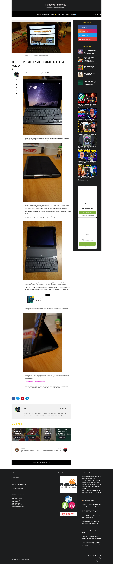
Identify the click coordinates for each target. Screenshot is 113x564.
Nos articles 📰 (45, 14)
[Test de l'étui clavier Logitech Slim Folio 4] (42, 172)
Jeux (37, 298)
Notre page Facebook (17, 498)
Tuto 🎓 (68, 14)
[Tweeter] (17, 87)
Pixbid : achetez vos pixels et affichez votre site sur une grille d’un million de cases (90, 82)
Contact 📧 (73, 14)
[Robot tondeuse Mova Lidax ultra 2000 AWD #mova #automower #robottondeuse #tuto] (87, 140)
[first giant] (80, 74)
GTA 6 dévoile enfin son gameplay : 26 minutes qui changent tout (90, 52)
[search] (51, 477)
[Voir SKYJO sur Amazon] (87, 225)
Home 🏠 (39, 14)
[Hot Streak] (80, 67)
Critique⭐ (53, 14)
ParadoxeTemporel (55, 4)
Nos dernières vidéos (88, 500)
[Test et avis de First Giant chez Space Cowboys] (48, 434)
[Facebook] (91, 14)
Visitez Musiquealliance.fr (18, 506)
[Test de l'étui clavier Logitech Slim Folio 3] (42, 105)
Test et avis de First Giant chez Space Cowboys (89, 74)
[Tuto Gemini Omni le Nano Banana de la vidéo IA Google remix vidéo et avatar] (87, 155)
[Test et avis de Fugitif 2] (30, 299)
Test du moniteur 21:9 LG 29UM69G (52, 449)
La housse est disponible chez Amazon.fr (35, 381)
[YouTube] (98, 14)
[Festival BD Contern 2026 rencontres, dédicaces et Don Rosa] (87, 126)
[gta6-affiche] (80, 51)
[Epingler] (17, 90)
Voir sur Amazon (87, 212)
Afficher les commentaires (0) (40, 462)
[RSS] (98, 555)
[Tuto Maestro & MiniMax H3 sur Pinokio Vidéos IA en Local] (87, 113)
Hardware (26, 69)
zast (14, 69)
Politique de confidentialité (18, 488)
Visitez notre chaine (83, 180)
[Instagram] (95, 14)
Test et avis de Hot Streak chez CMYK (89, 67)
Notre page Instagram (17, 500)
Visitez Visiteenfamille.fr (17, 508)
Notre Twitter (15, 501)
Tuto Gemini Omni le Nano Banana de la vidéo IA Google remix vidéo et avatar (91, 530)
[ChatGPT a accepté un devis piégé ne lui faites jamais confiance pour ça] (87, 98)
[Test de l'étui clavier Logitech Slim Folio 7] (42, 342)
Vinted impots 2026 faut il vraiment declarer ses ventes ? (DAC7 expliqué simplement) (91, 544)
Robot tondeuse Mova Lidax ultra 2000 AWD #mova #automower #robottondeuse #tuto (90, 523)
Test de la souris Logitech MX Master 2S (30, 450)
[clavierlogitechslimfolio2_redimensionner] (41, 36)
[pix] (80, 82)
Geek (22, 69)
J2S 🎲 (58, 14)
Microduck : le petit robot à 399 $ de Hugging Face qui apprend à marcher (89, 59)
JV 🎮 (63, 14)
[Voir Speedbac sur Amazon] (87, 194)
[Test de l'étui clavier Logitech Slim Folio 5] (42, 250)
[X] (93, 14)
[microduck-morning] (80, 59)
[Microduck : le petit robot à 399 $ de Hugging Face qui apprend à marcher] (19, 434)
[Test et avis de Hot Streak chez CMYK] (33, 434)
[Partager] (17, 84)
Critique (18, 69)
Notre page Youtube (16, 503)
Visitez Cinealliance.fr (17, 504)
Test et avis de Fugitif (43, 301)
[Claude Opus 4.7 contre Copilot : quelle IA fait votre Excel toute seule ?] (87, 170)
